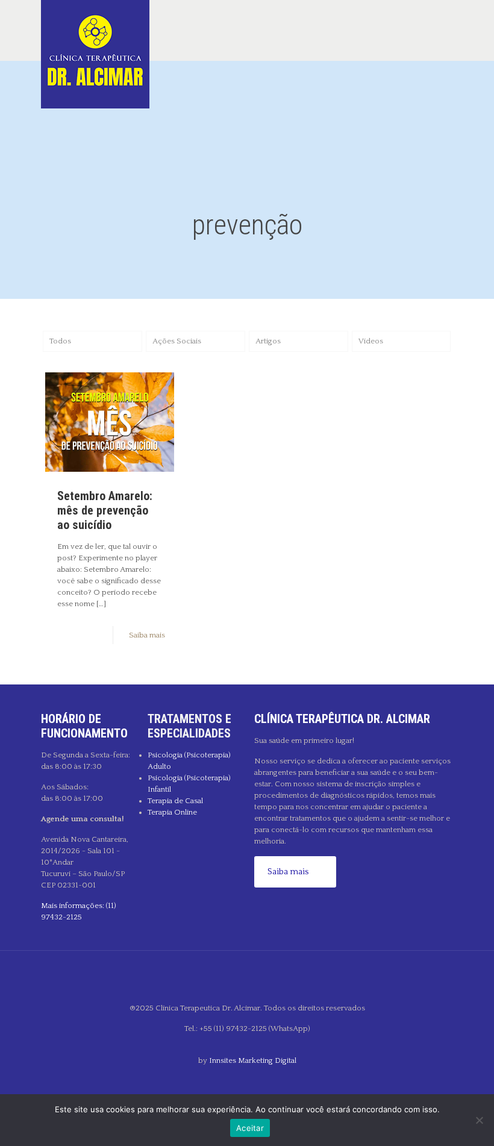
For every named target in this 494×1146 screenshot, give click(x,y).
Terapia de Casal (175, 801)
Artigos (268, 341)
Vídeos (370, 341)
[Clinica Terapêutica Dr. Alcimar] (95, 54)
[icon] (247, 1081)
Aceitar (250, 1128)
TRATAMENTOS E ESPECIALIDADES (189, 726)
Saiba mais (147, 635)
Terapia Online (172, 812)
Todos (60, 341)
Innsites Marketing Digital (252, 1060)
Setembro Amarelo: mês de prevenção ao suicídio (104, 510)
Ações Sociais (176, 341)
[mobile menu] (434, 30)
